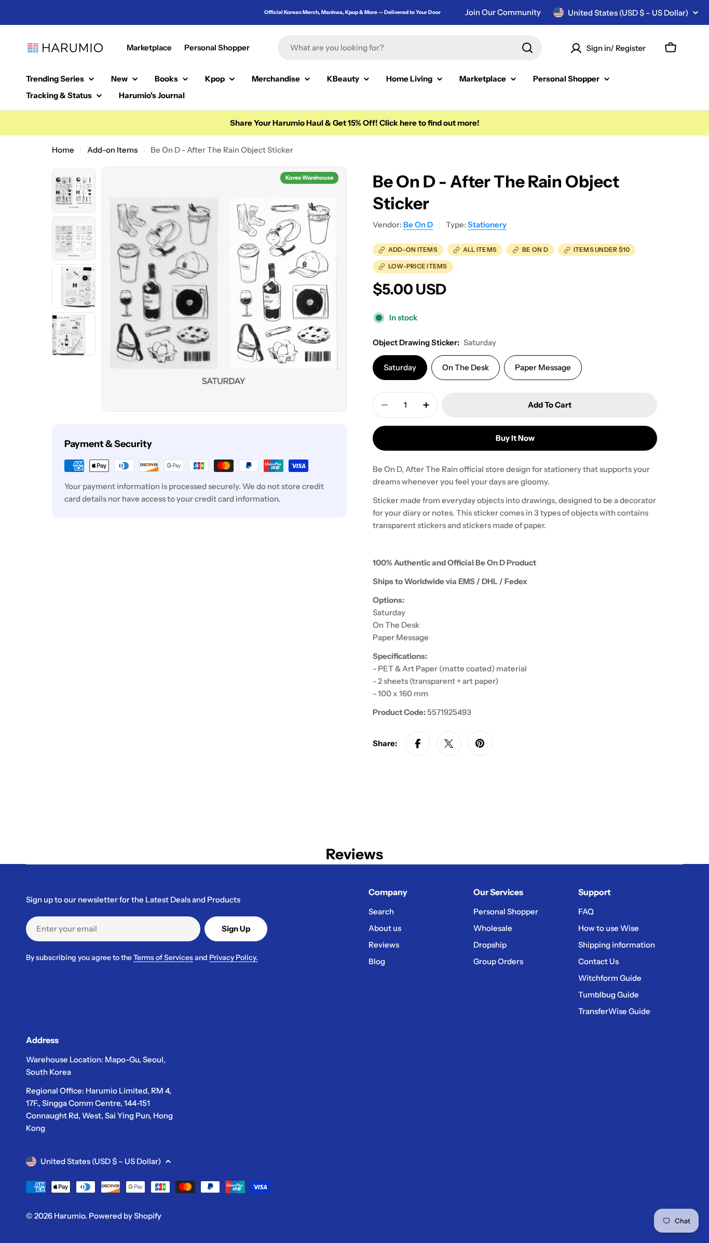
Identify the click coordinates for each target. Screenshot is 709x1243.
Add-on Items (112, 150)
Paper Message (543, 367)
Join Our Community (503, 12)
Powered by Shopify (125, 1216)
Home (63, 150)
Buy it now (515, 438)
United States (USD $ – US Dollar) (628, 13)
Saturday (400, 367)
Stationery (487, 224)
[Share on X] (449, 743)
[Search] (527, 48)
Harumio (69, 1216)
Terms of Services (163, 957)
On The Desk (465, 367)
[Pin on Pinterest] (480, 743)
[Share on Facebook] (417, 743)
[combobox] (410, 47)
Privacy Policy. (233, 957)
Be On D (418, 224)
